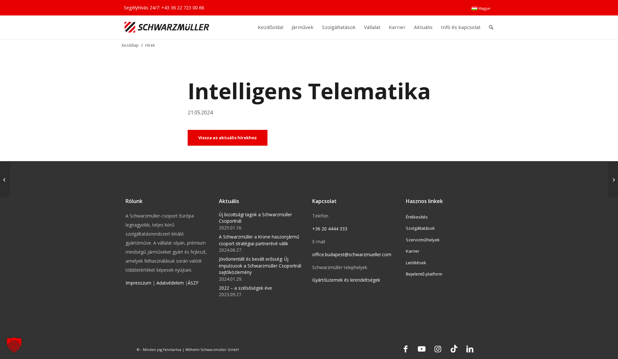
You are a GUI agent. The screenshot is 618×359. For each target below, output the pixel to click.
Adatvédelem (170, 283)
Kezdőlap (130, 45)
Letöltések (416, 263)
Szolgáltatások (420, 228)
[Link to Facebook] (405, 349)
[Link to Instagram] (438, 349)
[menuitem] (481, 8)
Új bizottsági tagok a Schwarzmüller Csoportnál (255, 217)
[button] (14, 345)
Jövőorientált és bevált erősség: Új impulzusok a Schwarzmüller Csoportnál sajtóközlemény (260, 265)
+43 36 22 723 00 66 (182, 8)
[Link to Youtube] (421, 349)
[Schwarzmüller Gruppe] (167, 27)
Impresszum (138, 283)
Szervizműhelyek (423, 240)
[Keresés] (491, 27)
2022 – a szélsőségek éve (245, 288)
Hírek (150, 45)
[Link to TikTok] (454, 349)
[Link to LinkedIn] (470, 349)
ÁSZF (193, 283)
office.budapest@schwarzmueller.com (351, 254)
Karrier (412, 251)
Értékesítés (417, 217)
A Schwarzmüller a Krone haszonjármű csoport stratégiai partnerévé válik (259, 240)
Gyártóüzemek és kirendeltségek (346, 280)
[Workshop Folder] (5, 179)
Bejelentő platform (424, 274)
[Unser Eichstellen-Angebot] (613, 179)
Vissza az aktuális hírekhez (227, 138)
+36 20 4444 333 (329, 229)
